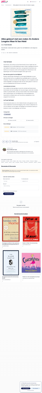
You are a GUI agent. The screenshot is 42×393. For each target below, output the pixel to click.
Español (35, 162)
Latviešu (6, 162)
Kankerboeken (8, 5)
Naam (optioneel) (6, 178)
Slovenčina (26, 162)
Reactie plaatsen (9, 193)
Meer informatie (27, 386)
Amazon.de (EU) (31, 120)
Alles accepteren (26, 388)
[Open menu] (40, 2)
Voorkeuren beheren (30, 390)
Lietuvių (10, 162)
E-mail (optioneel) (24, 178)
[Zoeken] (28, 2)
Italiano (2, 162)
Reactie (5, 183)
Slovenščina (31, 162)
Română (21, 162)
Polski (13, 162)
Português (17, 162)
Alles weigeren (35, 388)
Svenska (39, 162)
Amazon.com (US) (12, 120)
